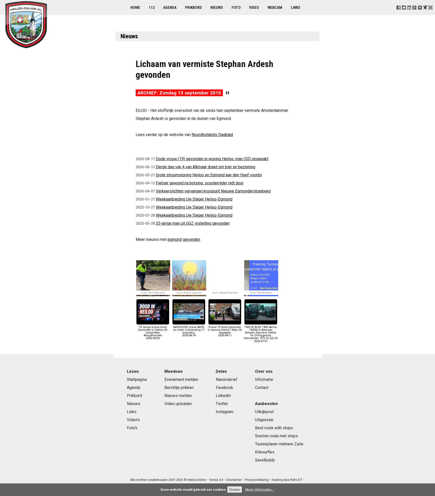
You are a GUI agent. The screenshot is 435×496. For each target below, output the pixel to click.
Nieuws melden (178, 395)
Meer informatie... (259, 489)
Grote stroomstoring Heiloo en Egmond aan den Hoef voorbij (209, 175)
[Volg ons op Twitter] (404, 13)
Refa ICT (296, 480)
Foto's (132, 427)
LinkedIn (223, 395)
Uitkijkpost (264, 411)
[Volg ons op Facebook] (398, 13)
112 (152, 7)
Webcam (275, 7)
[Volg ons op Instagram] (425, 13)
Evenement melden (181, 379)
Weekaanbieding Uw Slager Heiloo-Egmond (194, 199)
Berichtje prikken (179, 387)
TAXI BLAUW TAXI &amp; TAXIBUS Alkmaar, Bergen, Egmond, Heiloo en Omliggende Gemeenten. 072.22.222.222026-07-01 (261, 334)
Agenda (169, 7)
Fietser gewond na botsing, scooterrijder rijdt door (200, 183)
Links (295, 7)
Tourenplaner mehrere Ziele (279, 444)
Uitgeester (264, 419)
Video (254, 7)
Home (135, 7)
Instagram (224, 411)
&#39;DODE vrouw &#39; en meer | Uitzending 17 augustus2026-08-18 (188, 331)
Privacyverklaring (257, 480)
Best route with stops (274, 427)
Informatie (264, 379)
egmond (174, 239)
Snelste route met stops (276, 436)
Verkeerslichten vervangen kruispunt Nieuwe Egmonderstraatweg (213, 191)
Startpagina (137, 379)
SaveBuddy (265, 460)
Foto (236, 7)
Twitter (222, 403)
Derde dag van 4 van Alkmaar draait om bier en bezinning (205, 166)
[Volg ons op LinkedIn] (409, 13)
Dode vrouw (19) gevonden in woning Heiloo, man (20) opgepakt (212, 158)
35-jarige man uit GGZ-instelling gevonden (193, 223)
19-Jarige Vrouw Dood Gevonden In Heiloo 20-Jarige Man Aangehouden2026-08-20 (153, 332)
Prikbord (193, 7)
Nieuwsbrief (226, 379)
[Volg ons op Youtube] (420, 13)
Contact (261, 387)
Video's (133, 419)
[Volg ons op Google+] (414, 13)
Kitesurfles (264, 452)
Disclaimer (234, 480)
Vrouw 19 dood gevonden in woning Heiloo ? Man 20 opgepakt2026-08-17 (225, 331)
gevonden (191, 239)
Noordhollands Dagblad (212, 134)
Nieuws (216, 7)
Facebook (224, 387)
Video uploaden (178, 403)
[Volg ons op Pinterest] (430, 13)
